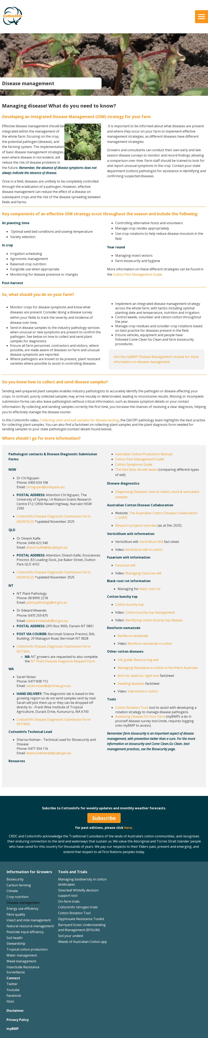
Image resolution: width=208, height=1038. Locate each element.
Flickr (10, 1001)
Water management (21, 955)
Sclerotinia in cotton (143, 691)
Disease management (23, 902)
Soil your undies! (70, 936)
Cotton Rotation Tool (131, 707)
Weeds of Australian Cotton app (82, 941)
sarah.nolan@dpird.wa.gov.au (48, 686)
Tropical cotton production (27, 949)
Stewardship (15, 943)
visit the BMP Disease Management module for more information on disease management (156, 359)
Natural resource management (30, 926)
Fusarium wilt (125, 565)
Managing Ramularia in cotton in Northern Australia (157, 667)
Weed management (21, 961)
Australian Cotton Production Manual (143, 454)
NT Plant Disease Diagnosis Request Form (63, 661)
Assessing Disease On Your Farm (140, 716)
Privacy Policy (17, 1019)
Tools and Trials (72, 871)
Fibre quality (15, 914)
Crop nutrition (17, 897)
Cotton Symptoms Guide (133, 464)
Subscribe (104, 818)
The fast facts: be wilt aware (136, 469)
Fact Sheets (111, 15)
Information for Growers (29, 871)
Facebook (13, 995)
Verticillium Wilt (152, 541)
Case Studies (112, 21)
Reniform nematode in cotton (150, 643)
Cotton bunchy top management (150, 612)
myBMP (12, 1028)
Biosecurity (15, 879)
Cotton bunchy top (129, 604)
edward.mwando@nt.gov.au (47, 620)
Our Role (13, 21)
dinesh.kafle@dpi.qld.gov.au (47, 547)
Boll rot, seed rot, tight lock (138, 675)
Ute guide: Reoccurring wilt (138, 660)
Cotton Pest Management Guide (137, 274)
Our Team (14, 15)
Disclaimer (15, 1010)
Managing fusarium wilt (143, 573)
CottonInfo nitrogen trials (78, 907)
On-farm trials (69, 901)
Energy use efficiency (22, 908)
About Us (13, 9)
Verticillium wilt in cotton (143, 549)
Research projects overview (136, 525)
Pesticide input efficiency (25, 932)
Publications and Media (122, 9)
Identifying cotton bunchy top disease (154, 620)
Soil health (14, 938)
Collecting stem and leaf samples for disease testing (79, 420)
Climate (12, 891)
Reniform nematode (133, 636)
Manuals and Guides (118, 27)
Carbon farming (18, 885)
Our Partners (16, 27)
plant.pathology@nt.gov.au (46, 602)
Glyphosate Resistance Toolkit (81, 919)
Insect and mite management (28, 920)
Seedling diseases (131, 683)
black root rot (150, 589)
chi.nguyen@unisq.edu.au (45, 487)
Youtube (13, 990)
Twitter (12, 984)
